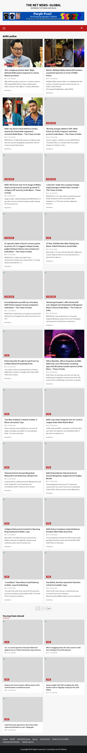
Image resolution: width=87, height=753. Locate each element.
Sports (35, 739)
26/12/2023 (13, 588)
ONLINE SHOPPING (11, 742)
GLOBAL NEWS (9, 64)
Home (5, 739)
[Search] (81, 28)
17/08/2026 (13, 78)
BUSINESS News (23, 739)
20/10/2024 (54, 425)
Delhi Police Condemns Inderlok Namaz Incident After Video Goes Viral (63, 530)
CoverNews (51, 749)
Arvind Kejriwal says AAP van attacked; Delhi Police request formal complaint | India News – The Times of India (21, 305)
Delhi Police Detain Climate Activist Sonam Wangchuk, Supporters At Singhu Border (64, 476)
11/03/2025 (54, 249)
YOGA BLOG (45, 739)
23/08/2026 (13, 653)
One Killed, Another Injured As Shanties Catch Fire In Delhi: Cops (63, 583)
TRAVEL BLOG (28, 742)
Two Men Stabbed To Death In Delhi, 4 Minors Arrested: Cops (20, 421)
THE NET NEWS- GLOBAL (43, 5)
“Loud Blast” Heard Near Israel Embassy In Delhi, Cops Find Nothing (21, 583)
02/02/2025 (13, 310)
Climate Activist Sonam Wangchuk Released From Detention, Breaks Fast (20, 474)
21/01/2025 (13, 367)
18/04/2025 (54, 193)
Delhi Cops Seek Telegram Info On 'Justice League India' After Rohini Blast (64, 421)
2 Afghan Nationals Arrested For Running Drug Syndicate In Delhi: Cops (22, 530)
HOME (48, 238)
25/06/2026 (54, 78)
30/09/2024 (54, 481)
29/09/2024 (13, 535)
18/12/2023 (54, 588)
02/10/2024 (13, 479)
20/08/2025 (13, 196)
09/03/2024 (54, 535)
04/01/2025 (54, 372)
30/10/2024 (13, 425)
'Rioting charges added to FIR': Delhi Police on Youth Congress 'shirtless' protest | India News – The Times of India (63, 131)
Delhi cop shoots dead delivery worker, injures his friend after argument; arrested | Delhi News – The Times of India (22, 131)
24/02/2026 (54, 137)
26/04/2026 (13, 137)
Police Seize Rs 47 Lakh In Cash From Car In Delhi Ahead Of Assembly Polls (21, 362)
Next (49, 608)
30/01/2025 (54, 313)
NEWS (12, 739)
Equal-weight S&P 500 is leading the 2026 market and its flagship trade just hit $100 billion (62, 687)
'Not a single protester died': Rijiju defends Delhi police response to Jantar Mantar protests (21, 73)
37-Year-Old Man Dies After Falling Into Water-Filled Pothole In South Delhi (62, 244)
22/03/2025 (13, 254)
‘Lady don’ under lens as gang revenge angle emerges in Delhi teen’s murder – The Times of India (63, 187)
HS (7, 78)
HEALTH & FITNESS (60, 739)
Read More (7, 90)
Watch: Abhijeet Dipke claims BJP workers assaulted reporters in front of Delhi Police (64, 73)
